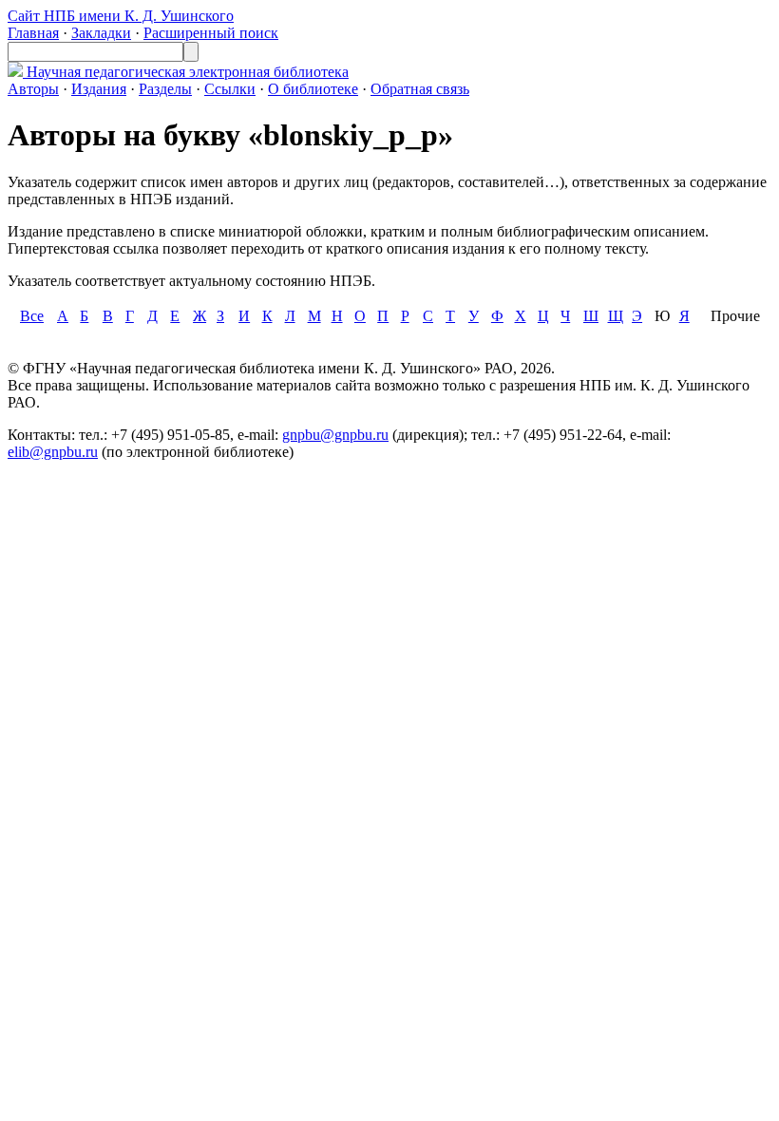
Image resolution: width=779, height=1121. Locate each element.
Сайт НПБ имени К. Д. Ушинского (121, 16)
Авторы (33, 89)
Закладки (101, 33)
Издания (98, 89)
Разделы (165, 89)
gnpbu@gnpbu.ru (335, 435)
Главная (33, 33)
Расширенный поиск (210, 33)
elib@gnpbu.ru (53, 452)
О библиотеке (313, 89)
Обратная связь (419, 89)
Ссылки (230, 89)
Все (32, 316)
